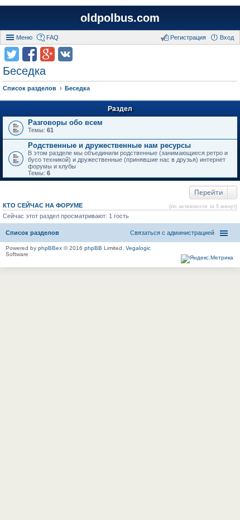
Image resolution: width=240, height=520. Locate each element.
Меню (24, 37)
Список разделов (32, 232)
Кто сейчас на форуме (43, 205)
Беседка (24, 71)
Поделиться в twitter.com (11, 54)
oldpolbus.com (120, 18)
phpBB (93, 248)
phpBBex (50, 248)
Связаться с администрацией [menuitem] (172, 232)
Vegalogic (138, 248)
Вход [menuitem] (227, 37)
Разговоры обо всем (65, 122)
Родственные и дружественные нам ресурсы (109, 145)
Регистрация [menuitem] (188, 37)
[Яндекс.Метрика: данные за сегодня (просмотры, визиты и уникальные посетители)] (207, 258)
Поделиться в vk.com (65, 54)
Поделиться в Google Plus (47, 54)
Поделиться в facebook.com (29, 54)
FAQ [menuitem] (52, 37)
